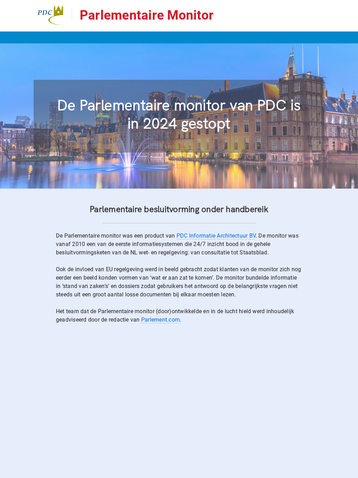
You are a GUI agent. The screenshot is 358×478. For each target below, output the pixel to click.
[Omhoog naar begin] (349, 472)
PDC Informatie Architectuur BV (216, 235)
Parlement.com (160, 319)
